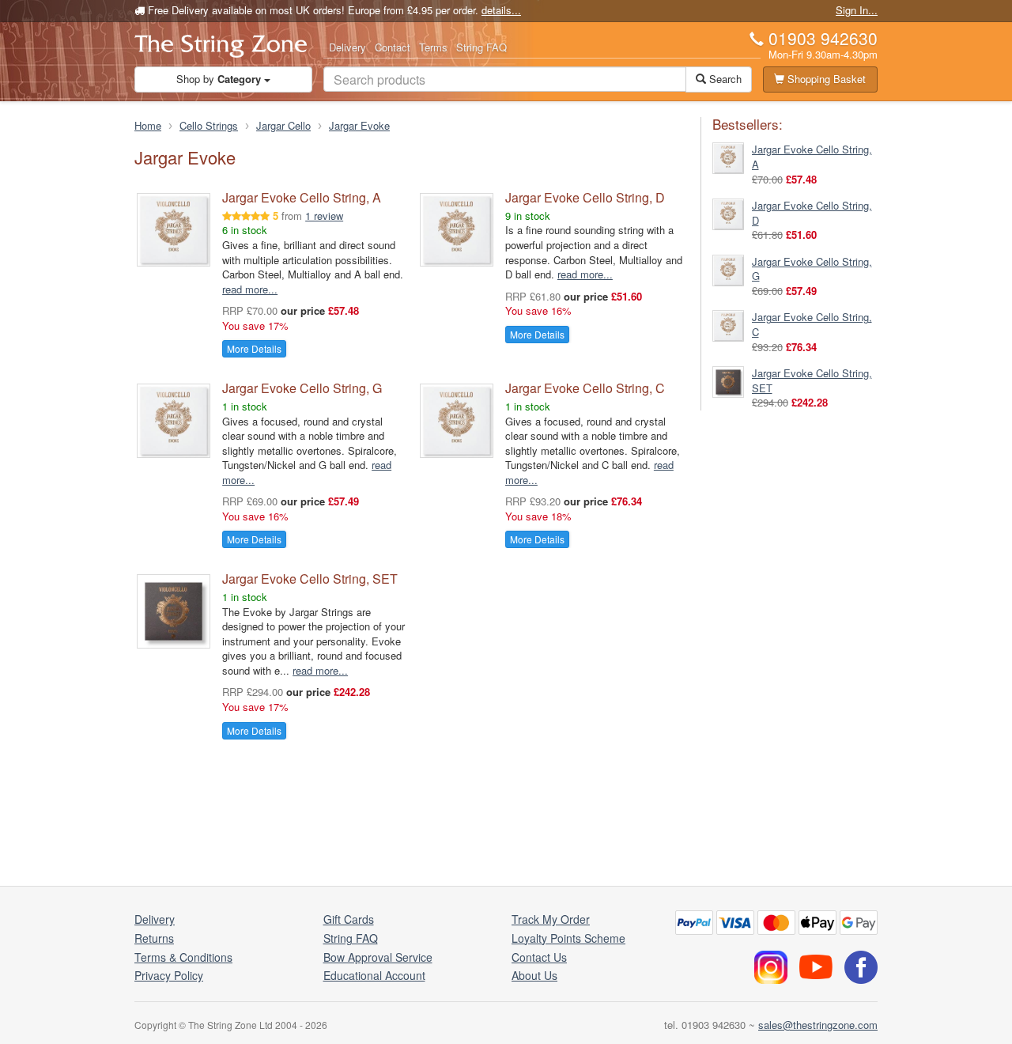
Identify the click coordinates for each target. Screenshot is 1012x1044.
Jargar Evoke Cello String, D (585, 197)
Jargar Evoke (359, 125)
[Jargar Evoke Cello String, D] (728, 212)
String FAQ (481, 47)
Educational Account (374, 975)
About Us (534, 975)
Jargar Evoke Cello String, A (301, 197)
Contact (392, 47)
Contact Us (539, 957)
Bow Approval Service (377, 957)
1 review (324, 215)
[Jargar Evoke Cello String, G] (728, 268)
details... (501, 9)
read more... (250, 289)
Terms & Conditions (183, 957)
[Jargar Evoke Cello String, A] (728, 157)
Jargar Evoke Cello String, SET (310, 578)
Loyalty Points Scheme (568, 938)
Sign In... (857, 9)
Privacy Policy (168, 975)
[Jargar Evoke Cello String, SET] (728, 380)
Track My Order (551, 919)
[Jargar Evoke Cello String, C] (728, 324)
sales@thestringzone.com (818, 1024)
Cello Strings (208, 125)
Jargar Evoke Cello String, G (302, 388)
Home (147, 125)
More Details (254, 348)
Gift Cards (348, 919)
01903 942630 (823, 38)
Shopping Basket (825, 78)
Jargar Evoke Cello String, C (585, 388)
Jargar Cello (283, 125)
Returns (154, 938)
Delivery (347, 47)
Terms (433, 47)
